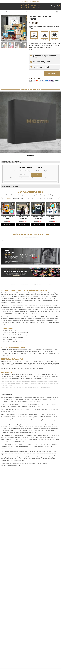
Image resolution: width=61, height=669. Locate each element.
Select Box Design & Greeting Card (44, 56)
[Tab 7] (50, 198)
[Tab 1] (8, 198)
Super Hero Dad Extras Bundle (53, 217)
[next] (25, 28)
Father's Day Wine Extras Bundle (38, 217)
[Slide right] (58, 93)
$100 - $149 (9, 11)
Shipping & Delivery (32, 387)
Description (12, 284)
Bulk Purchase (38, 284)
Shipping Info (24, 284)
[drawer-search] (52, 6)
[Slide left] (2, 93)
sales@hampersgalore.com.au (12, 465)
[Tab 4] (27, 198)
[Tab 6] (41, 198)
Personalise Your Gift (41, 67)
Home (2, 11)
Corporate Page (16, 463)
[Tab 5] (33, 198)
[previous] (2, 28)
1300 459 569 (42, 463)
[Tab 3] (22, 198)
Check (36, 174)
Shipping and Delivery (11, 368)
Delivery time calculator (11, 162)
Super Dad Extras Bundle (8, 217)
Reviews (50, 284)
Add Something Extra (41, 62)
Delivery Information (10, 186)
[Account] (55, 6)
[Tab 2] (16, 198)
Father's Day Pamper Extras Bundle (23, 217)
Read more (32, 50)
